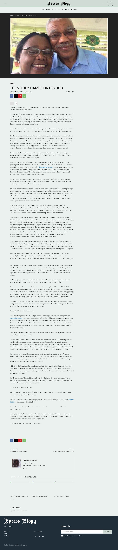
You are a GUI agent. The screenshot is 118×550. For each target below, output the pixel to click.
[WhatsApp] (24, 96)
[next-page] (14, 500)
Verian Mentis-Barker (17, 91)
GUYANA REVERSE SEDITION (18, 451)
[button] (5, 3)
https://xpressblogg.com (29, 463)
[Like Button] (12, 103)
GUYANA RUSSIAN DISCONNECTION (63, 451)
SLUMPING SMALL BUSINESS (40, 496)
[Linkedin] (39, 536)
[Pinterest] (20, 96)
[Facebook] (11, 96)
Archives (17, 15)
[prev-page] (11, 500)
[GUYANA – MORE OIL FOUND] (64, 488)
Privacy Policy (78, 535)
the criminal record (45, 167)
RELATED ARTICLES (16, 477)
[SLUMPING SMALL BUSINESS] (42, 488)
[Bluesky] (42, 536)
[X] (16, 96)
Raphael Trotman (16, 318)
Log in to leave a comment (18, 511)
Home (11, 15)
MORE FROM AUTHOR (31, 477)
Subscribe (107, 531)
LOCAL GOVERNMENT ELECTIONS (19, 496)
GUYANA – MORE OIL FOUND (61, 496)
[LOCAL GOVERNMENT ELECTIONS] (20, 488)
